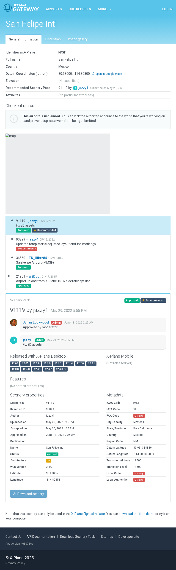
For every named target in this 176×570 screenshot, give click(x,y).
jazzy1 (84, 88)
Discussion (53, 39)
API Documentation (41, 536)
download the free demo (136, 514)
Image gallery (78, 39)
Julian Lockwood (36, 322)
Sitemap (107, 536)
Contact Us (13, 536)
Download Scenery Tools (78, 536)
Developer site (128, 536)
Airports (54, 9)
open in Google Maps (108, 73)
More (102, 9)
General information (23, 39)
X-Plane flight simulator (88, 514)
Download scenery (30, 494)
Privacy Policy (15, 563)
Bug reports (80, 9)
